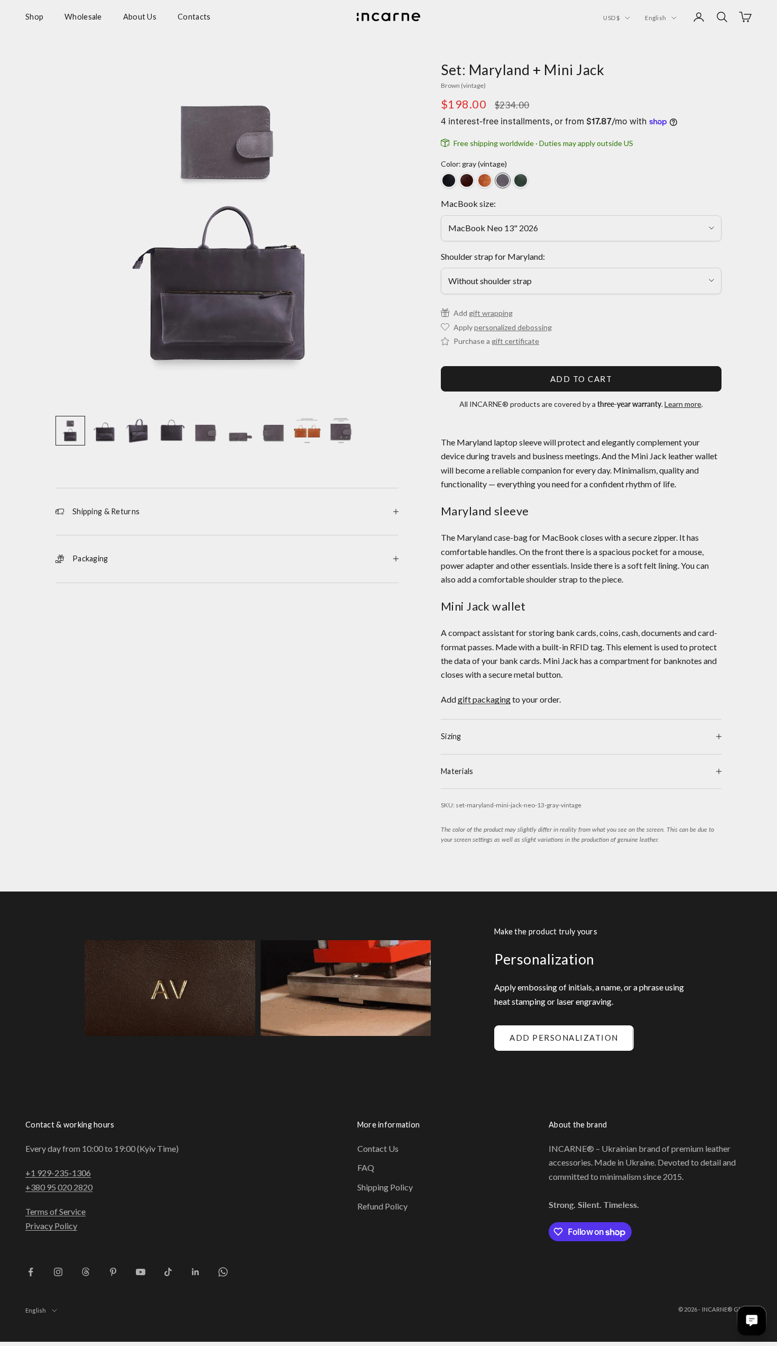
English (655, 17)
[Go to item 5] (205, 430)
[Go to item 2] (104, 430)
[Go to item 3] (138, 430)
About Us (139, 16)
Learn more (682, 403)
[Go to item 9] (341, 430)
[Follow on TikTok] (168, 1272)
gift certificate (515, 340)
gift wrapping (491, 312)
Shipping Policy (385, 1187)
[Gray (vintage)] (503, 180)
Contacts (194, 16)
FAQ (365, 1167)
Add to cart (581, 379)
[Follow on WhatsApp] (223, 1272)
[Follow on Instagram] (58, 1272)
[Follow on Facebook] (30, 1272)
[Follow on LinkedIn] (195, 1272)
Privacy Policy (51, 1226)
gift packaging (484, 699)
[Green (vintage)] (521, 180)
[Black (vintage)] (449, 180)
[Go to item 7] (273, 430)
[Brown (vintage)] (467, 180)
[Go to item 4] (172, 430)
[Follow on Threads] (85, 1272)
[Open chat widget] (751, 1320)
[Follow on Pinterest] (113, 1272)
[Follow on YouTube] (140, 1272)
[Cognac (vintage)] (485, 180)
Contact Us (378, 1148)
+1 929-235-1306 (58, 1173)
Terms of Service (55, 1211)
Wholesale (83, 16)
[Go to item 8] (307, 430)
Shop (34, 16)
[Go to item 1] (70, 430)
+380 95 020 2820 (58, 1187)
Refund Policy (382, 1206)
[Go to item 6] (239, 430)
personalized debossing (513, 327)
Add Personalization (564, 1037)
